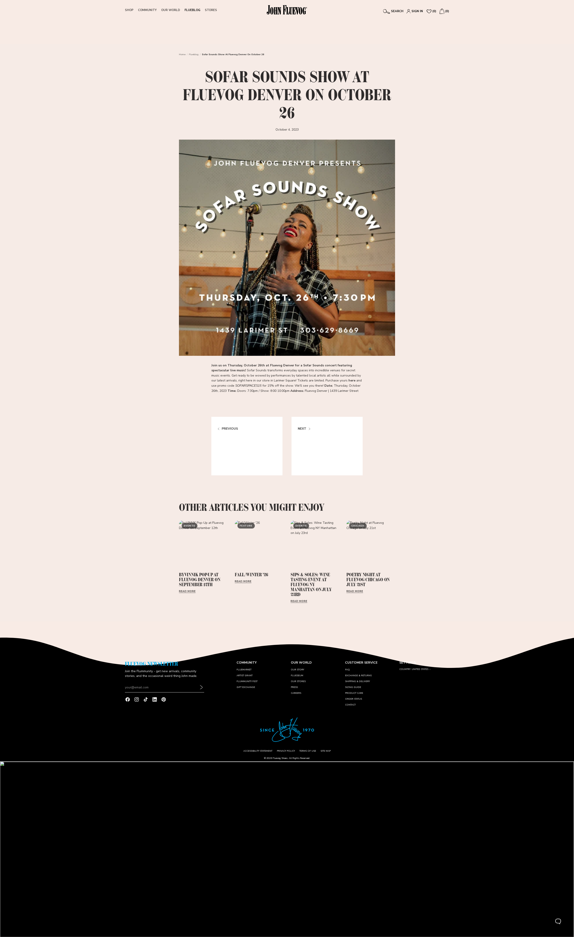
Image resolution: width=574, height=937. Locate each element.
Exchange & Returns (358, 675)
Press (294, 687)
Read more (187, 591)
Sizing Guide (353, 687)
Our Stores (298, 681)
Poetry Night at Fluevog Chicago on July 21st (368, 579)
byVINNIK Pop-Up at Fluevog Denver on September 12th (199, 579)
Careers (296, 693)
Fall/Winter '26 (251, 574)
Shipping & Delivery (357, 681)
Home (182, 54)
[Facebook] (127, 699)
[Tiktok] (145, 699)
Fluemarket (244, 669)
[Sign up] (201, 687)
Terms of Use (307, 751)
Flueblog (194, 54)
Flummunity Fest (247, 681)
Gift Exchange (246, 687)
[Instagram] (136, 699)
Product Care (354, 693)
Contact (350, 704)
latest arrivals (227, 380)
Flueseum (297, 675)
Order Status (353, 699)
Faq (347, 669)
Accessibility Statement (257, 751)
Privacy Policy (286, 751)
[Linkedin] (154, 699)
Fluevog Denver (282, 365)
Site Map (326, 751)
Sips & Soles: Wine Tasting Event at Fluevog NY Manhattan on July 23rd (311, 584)
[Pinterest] (163, 699)
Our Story (297, 669)
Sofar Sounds (313, 365)
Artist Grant (245, 675)
